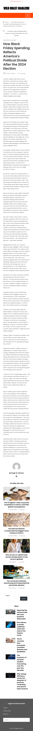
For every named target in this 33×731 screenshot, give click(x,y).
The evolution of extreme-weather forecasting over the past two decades (21, 662)
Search (8, 595)
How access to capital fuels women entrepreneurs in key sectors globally (16, 557)
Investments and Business (9, 40)
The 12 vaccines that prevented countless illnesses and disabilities (22, 645)
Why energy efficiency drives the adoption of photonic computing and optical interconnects (22, 681)
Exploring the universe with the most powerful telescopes (22, 614)
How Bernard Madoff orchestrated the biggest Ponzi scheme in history (16, 531)
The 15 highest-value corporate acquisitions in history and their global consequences (16, 505)
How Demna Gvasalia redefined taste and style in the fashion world (21, 628)
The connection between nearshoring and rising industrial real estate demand (16, 583)
